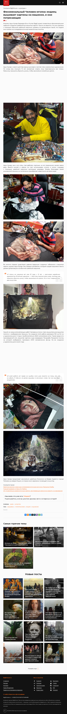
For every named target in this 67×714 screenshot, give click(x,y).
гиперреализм (20, 506)
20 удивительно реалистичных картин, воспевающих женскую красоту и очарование (33, 491)
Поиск (58, 2)
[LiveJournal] (35, 515)
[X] (32, 515)
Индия (28, 506)
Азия (11, 504)
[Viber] (37, 515)
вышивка (10, 506)
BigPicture (13, 8)
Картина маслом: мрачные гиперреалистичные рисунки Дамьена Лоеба (28, 487)
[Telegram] (41, 515)
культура (22, 8)
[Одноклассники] (28, 515)
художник (35, 506)
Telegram (26, 496)
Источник (5, 509)
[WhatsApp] (39, 515)
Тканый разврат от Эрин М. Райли (15, 489)
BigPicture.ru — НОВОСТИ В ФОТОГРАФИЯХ (16, 697)
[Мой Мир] (30, 515)
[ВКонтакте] (25, 515)
